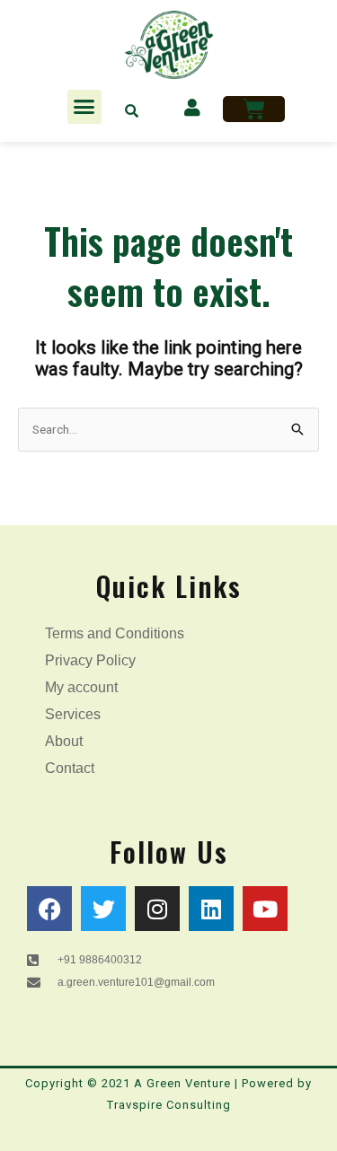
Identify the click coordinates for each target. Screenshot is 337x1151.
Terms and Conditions (114, 633)
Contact (69, 768)
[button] (84, 107)
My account (81, 687)
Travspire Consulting (169, 1104)
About (64, 741)
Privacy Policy (90, 660)
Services (73, 714)
